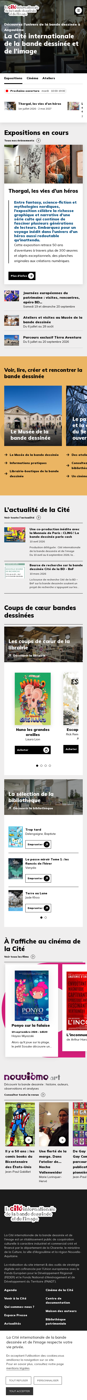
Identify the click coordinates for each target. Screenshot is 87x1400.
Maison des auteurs (61, 1311)
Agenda (10, 1290)
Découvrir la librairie (29, 655)
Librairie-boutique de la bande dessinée (34, 473)
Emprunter (35, 844)
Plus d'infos (19, 275)
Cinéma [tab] (32, 78)
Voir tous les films (16, 956)
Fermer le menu (78, 10)
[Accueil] (21, 10)
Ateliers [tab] (48, 78)
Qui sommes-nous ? (19, 1307)
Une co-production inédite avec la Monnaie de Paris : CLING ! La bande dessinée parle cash (54, 533)
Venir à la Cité (15, 1298)
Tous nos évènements (19, 140)
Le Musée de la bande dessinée (34, 455)
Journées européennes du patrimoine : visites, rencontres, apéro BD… (51, 297)
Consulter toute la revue (21, 1094)
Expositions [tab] (13, 78)
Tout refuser (18, 1380)
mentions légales (18, 1368)
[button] (37, 766)
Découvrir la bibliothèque (33, 808)
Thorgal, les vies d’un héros (39, 104)
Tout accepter (19, 1391)
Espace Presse (15, 1315)
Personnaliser (47, 1380)
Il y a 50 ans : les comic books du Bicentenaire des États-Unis (20, 1159)
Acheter (22, 749)
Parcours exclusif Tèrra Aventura (52, 337)
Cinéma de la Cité (59, 1290)
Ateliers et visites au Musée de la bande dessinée (52, 319)
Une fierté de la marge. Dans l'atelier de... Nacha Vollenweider (53, 1161)
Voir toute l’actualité (19, 517)
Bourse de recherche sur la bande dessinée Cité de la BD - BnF (56, 567)
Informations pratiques (28, 463)
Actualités (12, 1323)
